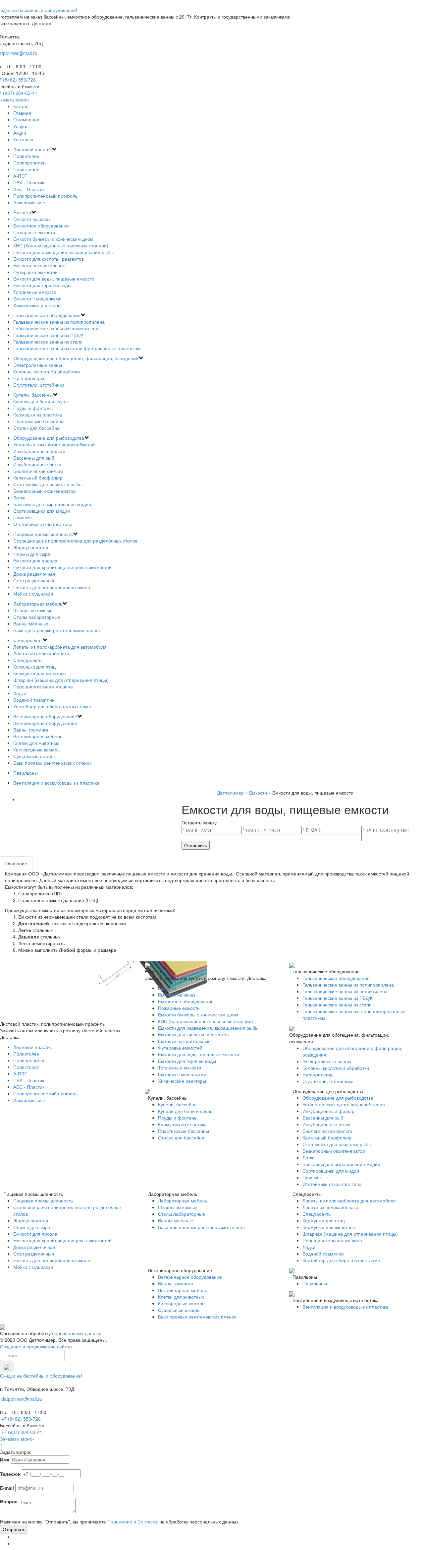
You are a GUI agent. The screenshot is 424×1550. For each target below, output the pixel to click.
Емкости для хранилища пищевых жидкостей (62, 567)
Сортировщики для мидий (41, 510)
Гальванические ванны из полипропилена (59, 321)
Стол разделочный (33, 580)
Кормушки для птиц (34, 666)
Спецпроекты (27, 640)
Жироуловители (30, 547)
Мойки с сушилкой (33, 593)
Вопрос (9, 1501)
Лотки (19, 497)
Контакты (23, 139)
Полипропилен (29, 162)
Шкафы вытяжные (33, 610)
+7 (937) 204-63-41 (21, 1432)
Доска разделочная (34, 573)
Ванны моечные (30, 623)
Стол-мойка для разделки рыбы (47, 484)
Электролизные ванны (37, 364)
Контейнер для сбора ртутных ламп (52, 706)
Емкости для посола (35, 560)
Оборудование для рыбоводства (48, 437)
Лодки (19, 693)
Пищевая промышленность (43, 534)
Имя (4, 1459)
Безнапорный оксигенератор (44, 490)
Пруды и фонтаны (33, 408)
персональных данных (76, 1333)
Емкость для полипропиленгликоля (51, 587)
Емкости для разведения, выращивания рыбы (63, 252)
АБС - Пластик (28, 189)
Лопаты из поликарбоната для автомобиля (60, 646)
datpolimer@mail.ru (21, 1398)
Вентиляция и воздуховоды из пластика (56, 782)
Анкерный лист (29, 202)
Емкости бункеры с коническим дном (53, 238)
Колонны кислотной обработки (46, 371)
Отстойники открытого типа (43, 524)
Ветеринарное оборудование (45, 716)
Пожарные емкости (34, 232)
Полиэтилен (26, 156)
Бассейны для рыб (33, 457)
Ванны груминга (30, 729)
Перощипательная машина (43, 686)
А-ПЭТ (20, 175)
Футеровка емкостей (35, 272)
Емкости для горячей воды (42, 285)
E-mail (7, 1488)
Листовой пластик (32, 149)
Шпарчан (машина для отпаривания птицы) (61, 680)
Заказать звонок (17, 1438)
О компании (26, 119)
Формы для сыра (31, 553)
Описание (16, 863)
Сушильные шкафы (34, 756)
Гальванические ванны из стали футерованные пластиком (76, 348)
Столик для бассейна (36, 427)
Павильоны (25, 772)
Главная (22, 112)
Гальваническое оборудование (46, 315)
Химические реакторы (37, 305)
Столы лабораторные (36, 617)
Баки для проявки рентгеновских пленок (57, 630)
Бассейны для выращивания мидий (52, 504)
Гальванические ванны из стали (47, 341)
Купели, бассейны (33, 394)
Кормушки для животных (40, 673)
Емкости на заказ (31, 219)
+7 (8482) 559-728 (21, 1418)
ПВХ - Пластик (28, 182)
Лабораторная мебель (37, 603)
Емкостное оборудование (41, 225)
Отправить (195, 845)
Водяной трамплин (34, 699)
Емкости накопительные (39, 265)
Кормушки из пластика (37, 414)
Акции (19, 132)
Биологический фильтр (38, 471)
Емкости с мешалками (37, 298)
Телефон (10, 1473)
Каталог (21, 106)
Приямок (22, 517)
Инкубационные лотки (37, 464)
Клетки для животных (36, 743)
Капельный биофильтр (38, 477)
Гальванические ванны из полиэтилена (55, 328)
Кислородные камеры (37, 749)
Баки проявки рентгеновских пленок (52, 762)
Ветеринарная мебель (37, 736)
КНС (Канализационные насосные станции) (60, 245)
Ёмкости (22, 212)
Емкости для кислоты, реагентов (48, 258)
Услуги (20, 126)
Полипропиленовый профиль (45, 195)
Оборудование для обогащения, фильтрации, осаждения (75, 358)
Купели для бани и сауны (41, 401)
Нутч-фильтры (28, 378)
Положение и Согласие (132, 1521)
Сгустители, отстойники (38, 384)
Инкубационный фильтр (39, 451)
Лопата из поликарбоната (41, 653)
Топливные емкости (34, 292)
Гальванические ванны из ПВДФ (48, 335)
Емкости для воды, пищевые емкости (53, 278)
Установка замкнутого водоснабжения (54, 444)
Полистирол (26, 169)
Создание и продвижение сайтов (36, 1346)
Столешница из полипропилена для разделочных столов (75, 540)
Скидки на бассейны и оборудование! (41, 1375)
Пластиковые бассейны (38, 421)
